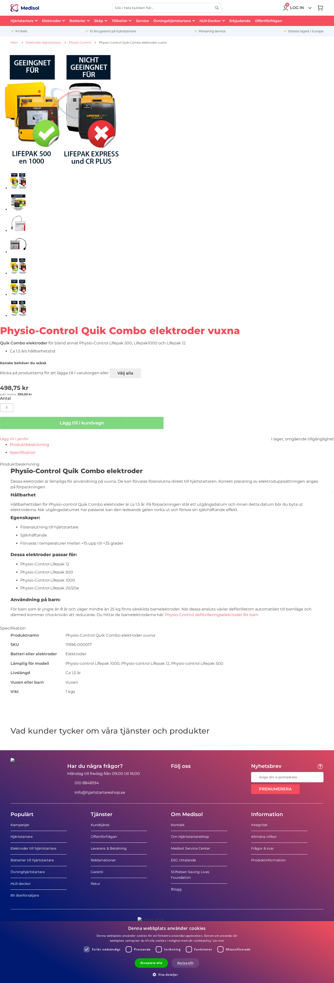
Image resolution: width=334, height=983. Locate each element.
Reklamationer (103, 860)
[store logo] (25, 8)
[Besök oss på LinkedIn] (190, 777)
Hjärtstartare (22, 836)
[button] (167, 974)
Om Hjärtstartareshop (190, 836)
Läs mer (218, 940)
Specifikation (22, 452)
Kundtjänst (100, 825)
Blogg (176, 889)
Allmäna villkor (264, 836)
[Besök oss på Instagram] (204, 777)
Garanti (97, 872)
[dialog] (167, 952)
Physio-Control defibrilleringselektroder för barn (211, 614)
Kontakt (178, 825)
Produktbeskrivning (29, 444)
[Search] (217, 7)
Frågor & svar (262, 848)
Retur (95, 883)
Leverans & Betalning (109, 848)
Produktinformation (268, 860)
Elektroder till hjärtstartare (33, 848)
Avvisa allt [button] (185, 963)
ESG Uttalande (183, 860)
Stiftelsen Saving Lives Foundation (190, 875)
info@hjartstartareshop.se (100, 792)
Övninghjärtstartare (28, 872)
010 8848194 (87, 783)
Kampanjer (20, 825)
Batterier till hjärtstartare (32, 860)
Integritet (259, 825)
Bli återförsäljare (25, 895)
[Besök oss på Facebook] (176, 777)
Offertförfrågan (104, 836)
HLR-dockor (21, 883)
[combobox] (167, 8)
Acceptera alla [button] (151, 963)
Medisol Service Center (190, 848)
